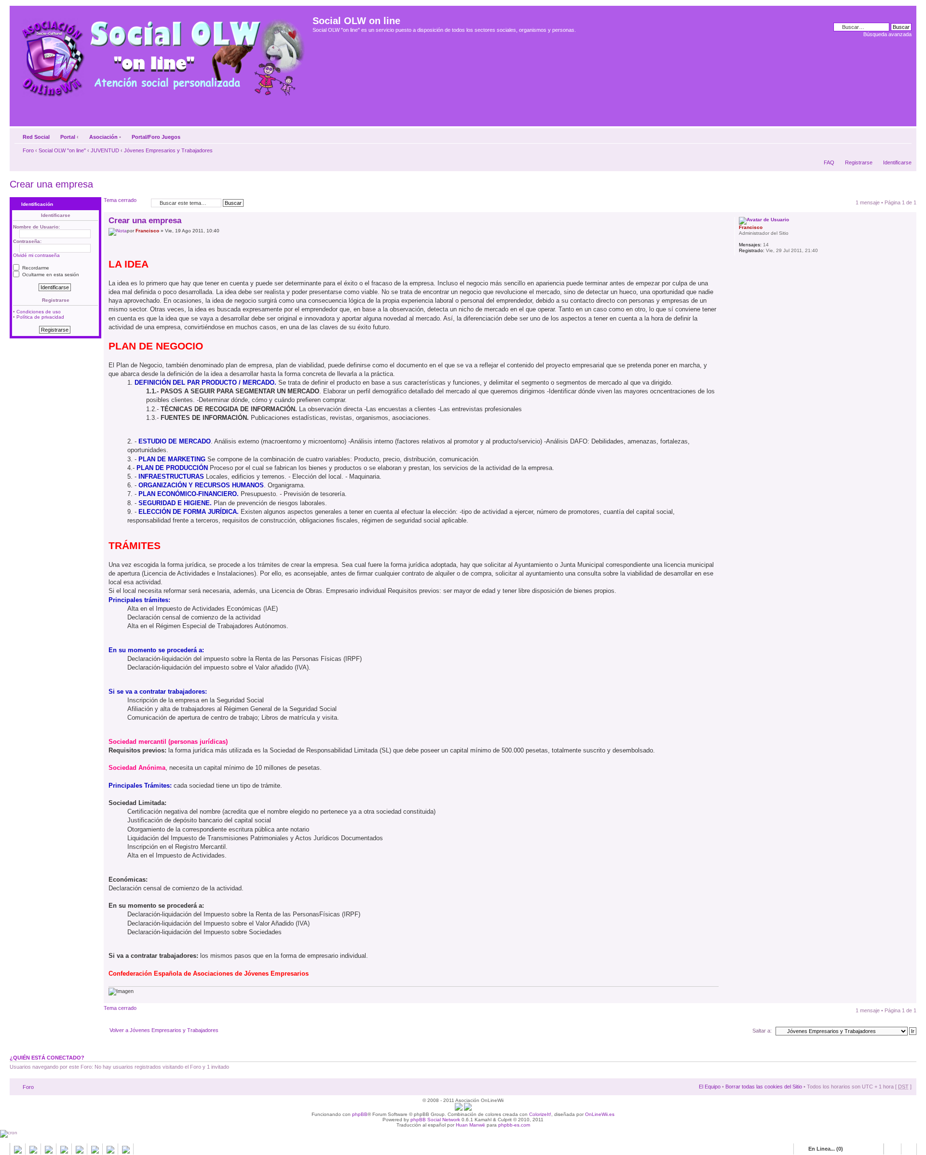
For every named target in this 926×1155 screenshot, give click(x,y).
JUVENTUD (105, 150)
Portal (67, 137)
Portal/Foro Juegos (156, 137)
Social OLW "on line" (62, 150)
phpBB (360, 1114)
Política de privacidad (40, 317)
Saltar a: (762, 1031)
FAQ (829, 162)
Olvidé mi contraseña (36, 255)
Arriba (909, 998)
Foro (28, 150)
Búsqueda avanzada (887, 34)
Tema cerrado (120, 200)
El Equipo (710, 1086)
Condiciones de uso (38, 311)
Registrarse (858, 162)
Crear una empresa (51, 184)
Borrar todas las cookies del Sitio (763, 1086)
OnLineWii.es (599, 1114)
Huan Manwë (470, 1125)
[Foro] (162, 54)
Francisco (147, 230)
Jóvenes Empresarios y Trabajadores (168, 150)
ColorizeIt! (540, 1114)
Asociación (103, 137)
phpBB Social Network (435, 1119)
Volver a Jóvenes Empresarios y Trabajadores (163, 1030)
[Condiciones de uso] (459, 1109)
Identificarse (897, 162)
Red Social (36, 137)
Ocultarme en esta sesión (50, 274)
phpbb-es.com (514, 1125)
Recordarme (35, 267)
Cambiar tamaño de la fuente (905, 135)
